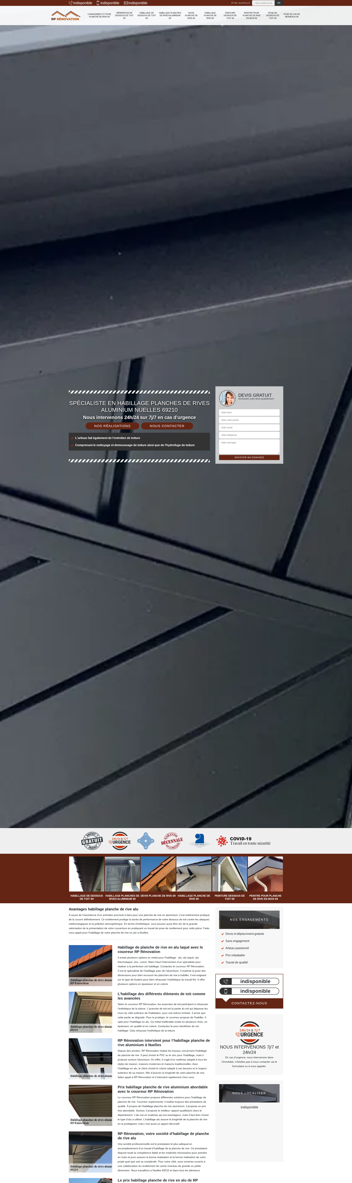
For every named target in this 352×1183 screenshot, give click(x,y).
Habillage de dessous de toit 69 (147, 15)
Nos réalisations (112, 426)
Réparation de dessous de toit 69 (124, 15)
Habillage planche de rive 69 (210, 15)
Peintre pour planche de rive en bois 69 (252, 15)
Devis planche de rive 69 (191, 15)
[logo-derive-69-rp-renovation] (66, 15)
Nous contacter (167, 426)
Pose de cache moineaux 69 (292, 15)
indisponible (82, 3)
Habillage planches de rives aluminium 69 (170, 15)
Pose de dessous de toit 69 (272, 15)
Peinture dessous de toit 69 (230, 15)
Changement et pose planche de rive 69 (99, 15)
